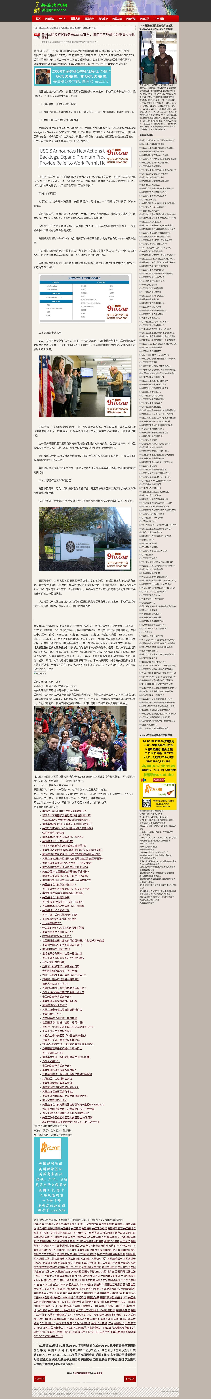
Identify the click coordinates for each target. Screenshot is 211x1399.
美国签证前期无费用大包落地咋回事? (157, 562)
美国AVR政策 (64, 1323)
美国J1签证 (124, 1267)
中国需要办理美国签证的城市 (76, 1280)
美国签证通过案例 (149, 440)
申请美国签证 (109, 1267)
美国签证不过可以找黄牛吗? (154, 325)
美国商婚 (115, 1332)
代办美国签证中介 (149, 285)
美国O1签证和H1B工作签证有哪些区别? (64, 811)
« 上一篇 (39, 1378)
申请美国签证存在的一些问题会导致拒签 (159, 255)
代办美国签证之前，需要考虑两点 (156, 366)
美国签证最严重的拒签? (152, 407)
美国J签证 (54, 1310)
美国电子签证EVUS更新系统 (98, 1271)
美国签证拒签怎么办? (108, 1289)
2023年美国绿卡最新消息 (94, 1245)
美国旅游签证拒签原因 (151, 484)
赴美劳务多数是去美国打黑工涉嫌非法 (158, 189)
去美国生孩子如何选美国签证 (154, 311)
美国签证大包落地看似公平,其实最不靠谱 (159, 159)
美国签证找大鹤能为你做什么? (59, 884)
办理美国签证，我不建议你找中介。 (62, 1040)
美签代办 (50, 18)
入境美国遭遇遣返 (57, 1314)
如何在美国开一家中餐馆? (153, 599)
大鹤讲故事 (92, 1224)
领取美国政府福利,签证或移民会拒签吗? (64, 845)
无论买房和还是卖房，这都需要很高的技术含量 (68, 1109)
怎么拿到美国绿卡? (150, 651)
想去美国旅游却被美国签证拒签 (155, 433)
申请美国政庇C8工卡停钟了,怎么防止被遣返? (67, 824)
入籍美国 (76, 1271)
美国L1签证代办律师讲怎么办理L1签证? (158, 706)
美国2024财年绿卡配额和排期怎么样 (157, 647)
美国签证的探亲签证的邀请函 (154, 470)
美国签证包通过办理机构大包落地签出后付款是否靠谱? (72, 858)
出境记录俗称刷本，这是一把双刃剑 (62, 953)
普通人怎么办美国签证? (152, 532)
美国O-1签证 (64, 1302)
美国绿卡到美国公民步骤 (152, 447)
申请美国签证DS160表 (151, 614)
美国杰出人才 (73, 1284)
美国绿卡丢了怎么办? (63, 1327)
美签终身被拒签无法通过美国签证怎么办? (65, 867)
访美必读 (39, 1224)
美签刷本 (99, 1284)
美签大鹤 (75, 18)
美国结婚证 (114, 1280)
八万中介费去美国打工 (151, 351)
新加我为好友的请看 (53, 962)
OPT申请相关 (102, 1332)
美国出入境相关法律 (55, 1237)
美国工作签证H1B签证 (78, 1258)
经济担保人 (96, 1327)
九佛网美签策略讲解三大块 (57, 1078)
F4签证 (90, 1332)
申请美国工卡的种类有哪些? (154, 458)
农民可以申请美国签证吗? (153, 621)
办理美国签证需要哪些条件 (59, 1276)
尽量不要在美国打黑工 (151, 211)
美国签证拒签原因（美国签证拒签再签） (159, 148)
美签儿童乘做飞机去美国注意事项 (156, 237)
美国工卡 (49, 1271)
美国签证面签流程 (149, 362)
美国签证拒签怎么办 (61, 1233)
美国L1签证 (89, 1254)
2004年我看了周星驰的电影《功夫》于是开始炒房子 (71, 1122)
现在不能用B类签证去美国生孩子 (155, 355)
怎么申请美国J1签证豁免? (153, 695)
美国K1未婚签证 (84, 1306)
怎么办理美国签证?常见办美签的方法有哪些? (67, 863)
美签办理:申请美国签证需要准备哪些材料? (65, 871)
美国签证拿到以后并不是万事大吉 (156, 477)
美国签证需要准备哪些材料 (153, 303)
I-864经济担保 (107, 1310)
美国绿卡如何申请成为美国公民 (155, 499)
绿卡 (115, 1390)
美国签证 (65, 1228)
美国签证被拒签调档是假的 (153, 399)
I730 (110, 1323)
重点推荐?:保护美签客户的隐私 (59, 919)
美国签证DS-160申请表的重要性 (155, 507)
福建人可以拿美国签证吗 (56, 983)
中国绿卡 (119, 1323)
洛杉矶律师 (53, 1228)
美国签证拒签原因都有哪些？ (58, 1091)
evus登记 (44, 1297)
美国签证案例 (147, 555)
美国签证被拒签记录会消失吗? (154, 244)
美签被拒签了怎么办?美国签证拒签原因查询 (157, 891)
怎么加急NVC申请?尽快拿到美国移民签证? (66, 820)
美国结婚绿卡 (114, 1258)
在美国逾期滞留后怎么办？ (57, 936)
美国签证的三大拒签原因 (152, 288)
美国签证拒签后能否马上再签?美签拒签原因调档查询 (71, 854)
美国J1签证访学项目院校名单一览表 (157, 699)
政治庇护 (103, 18)
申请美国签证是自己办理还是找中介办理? (65, 876)
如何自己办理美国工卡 (151, 488)
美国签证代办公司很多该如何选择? (156, 536)
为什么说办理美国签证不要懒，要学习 (63, 992)
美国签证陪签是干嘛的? (152, 348)
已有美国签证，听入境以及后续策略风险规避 (67, 1074)
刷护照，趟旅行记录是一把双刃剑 (60, 979)
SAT (70, 1314)
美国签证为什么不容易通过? (154, 207)
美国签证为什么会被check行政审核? (157, 584)
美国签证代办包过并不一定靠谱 (155, 174)
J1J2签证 (130, 1323)
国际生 (81, 1332)
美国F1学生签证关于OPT (56, 949)
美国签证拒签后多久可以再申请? (155, 322)
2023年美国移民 (43, 1241)
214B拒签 (159, 18)
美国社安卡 (118, 1293)
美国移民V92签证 (110, 1276)
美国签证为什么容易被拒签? (57, 841)
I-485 (117, 1306)
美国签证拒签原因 (86, 1289)
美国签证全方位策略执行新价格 (59, 1001)
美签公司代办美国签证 (87, 1276)
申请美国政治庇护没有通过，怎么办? (62, 837)
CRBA (37, 1327)
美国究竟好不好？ (52, 1014)
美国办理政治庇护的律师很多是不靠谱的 (159, 418)
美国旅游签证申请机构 (151, 166)
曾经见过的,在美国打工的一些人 (155, 451)
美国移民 (76, 1228)
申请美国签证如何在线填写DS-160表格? (159, 714)
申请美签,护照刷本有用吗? (153, 429)
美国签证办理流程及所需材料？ (59, 1070)
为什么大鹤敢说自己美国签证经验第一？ (64, 975)
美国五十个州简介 (149, 610)
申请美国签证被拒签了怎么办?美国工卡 (155, 894)
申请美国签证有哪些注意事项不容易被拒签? (66, 880)
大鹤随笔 (59, 1224)
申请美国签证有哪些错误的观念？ (60, 1087)
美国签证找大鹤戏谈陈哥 (56, 897)
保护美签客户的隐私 (53, 832)
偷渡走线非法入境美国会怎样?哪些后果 (158, 643)
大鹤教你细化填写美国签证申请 (59, 971)
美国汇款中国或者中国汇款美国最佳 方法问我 (67, 1117)
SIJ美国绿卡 (147, 632)
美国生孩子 (93, 1297)
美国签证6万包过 (149, 200)
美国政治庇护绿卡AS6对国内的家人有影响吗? (67, 828)
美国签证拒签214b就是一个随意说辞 (157, 462)
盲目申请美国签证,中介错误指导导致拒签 (159, 218)
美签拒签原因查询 (50, 6)
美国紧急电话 (99, 1228)
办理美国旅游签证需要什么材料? (155, 155)
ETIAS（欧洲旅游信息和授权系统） (103, 1314)
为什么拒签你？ (51, 1061)
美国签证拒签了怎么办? (152, 403)
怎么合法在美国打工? (151, 185)
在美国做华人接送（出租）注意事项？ (63, 1022)
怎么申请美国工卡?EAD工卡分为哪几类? (159, 666)
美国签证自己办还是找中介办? (154, 192)
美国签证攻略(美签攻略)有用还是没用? (158, 226)
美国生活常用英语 (115, 1284)
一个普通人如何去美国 (151, 292)
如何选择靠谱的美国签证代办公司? (156, 329)
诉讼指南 (42, 1228)
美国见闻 (69, 1224)
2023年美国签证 (110, 1237)
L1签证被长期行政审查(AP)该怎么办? (157, 684)
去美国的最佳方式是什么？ (57, 996)
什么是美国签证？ (52, 923)
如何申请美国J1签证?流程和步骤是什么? (159, 688)
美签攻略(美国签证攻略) (52, 1267)
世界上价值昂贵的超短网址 (57, 1031)
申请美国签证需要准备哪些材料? (155, 181)
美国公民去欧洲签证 (111, 1297)
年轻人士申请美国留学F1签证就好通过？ (64, 1035)
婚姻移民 (69, 1306)
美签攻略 (131, 18)
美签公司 (145, 18)
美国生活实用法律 (54, 1258)
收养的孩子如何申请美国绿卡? (154, 577)
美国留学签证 (91, 1233)
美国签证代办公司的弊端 (152, 396)
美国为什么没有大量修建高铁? (154, 592)
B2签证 (43, 1390)
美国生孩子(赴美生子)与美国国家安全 (62, 902)
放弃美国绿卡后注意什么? (153, 436)
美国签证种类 (54, 1332)
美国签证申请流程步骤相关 (64, 1245)
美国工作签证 (73, 1267)
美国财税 (44, 1233)
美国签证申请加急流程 (89, 1250)
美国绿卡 (89, 18)
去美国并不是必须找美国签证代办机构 (63, 906)
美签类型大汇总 (148, 603)
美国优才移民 (99, 1323)
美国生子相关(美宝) (79, 1237)
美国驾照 (67, 1293)
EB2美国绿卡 (47, 1323)
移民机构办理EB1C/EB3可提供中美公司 (158, 721)
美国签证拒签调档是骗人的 (153, 270)
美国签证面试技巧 (149, 558)
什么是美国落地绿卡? (151, 573)
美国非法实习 (41, 1293)
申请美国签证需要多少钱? (153, 152)
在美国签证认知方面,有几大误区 (155, 492)
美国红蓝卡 (106, 1319)
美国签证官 (45, 1289)
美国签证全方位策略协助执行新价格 (62, 1009)
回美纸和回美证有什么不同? (154, 662)
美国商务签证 (88, 1263)
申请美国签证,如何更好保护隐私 (155, 163)
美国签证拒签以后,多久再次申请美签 (157, 425)
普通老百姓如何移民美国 (152, 636)
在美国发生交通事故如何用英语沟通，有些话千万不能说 (73, 940)
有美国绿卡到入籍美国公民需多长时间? (158, 703)
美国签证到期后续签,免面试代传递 (156, 233)
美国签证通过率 (111, 1250)
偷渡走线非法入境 (79, 1319)
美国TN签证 (82, 1327)
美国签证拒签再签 (67, 1250)
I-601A (61, 1284)
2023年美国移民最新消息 (111, 1254)
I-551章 (107, 1327)
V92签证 (85, 1323)
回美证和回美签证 (91, 1267)
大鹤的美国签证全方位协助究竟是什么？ (64, 988)
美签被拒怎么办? (149, 521)
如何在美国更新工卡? (151, 318)
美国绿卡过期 (99, 1280)
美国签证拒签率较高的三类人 (154, 196)
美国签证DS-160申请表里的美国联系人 (158, 259)
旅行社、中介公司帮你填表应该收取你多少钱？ (68, 1027)
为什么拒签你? (148, 540)
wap (177, 1392)
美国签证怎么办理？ (53, 1053)
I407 (125, 1297)
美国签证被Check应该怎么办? (154, 551)
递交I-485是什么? (149, 725)
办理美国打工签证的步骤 (152, 251)
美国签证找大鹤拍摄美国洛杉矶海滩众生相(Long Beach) (73, 1104)
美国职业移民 (49, 1263)
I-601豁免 (42, 1310)
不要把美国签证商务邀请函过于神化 (62, 945)
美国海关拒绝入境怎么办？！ (58, 932)
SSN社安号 (55, 1293)
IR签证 (59, 1306)
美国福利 (86, 1228)
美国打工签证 (115, 1228)
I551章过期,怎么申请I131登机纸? (156, 710)
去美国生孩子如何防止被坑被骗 (59, 1018)
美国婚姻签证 (128, 1289)
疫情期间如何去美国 (69, 1263)
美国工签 (117, 18)
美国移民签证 (128, 1250)
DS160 (62, 18)
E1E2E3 (125, 1280)
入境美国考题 (67, 1310)
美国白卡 (78, 1293)
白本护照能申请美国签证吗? (154, 625)
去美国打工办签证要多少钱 (153, 281)
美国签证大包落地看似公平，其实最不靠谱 (65, 889)
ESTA (127, 1314)
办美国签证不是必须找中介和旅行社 (62, 1048)
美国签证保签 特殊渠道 (70, 1254)
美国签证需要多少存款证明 (153, 296)
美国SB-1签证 (112, 1241)
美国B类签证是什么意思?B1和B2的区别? (159, 525)
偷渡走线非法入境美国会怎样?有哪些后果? (66, 1113)
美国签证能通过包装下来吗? (154, 277)
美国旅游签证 (62, 1271)
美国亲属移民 (49, 1302)
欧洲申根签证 (104, 1293)
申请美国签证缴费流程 (151, 618)
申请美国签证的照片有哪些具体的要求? (158, 588)
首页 (38, 18)
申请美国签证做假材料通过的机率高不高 (159, 359)
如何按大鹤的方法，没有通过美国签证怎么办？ (68, 1044)
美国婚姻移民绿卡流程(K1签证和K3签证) (159, 581)
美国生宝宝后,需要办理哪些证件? (156, 473)
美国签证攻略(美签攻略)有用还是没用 (62, 893)
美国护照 (131, 1233)
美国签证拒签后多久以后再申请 (155, 381)
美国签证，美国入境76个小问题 (59, 914)
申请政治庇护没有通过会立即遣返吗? (157, 680)
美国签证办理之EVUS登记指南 (155, 266)
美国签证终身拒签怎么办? (153, 177)
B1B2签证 (87, 1284)
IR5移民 (45, 1327)
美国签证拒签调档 (149, 544)
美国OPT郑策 (99, 1258)
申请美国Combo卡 (60, 1297)
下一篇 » (130, 1378)
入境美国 (96, 1237)
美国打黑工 (90, 1293)
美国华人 (120, 1224)
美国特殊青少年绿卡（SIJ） (112, 1302)
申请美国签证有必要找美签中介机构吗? (158, 203)
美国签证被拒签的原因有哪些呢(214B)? (158, 333)
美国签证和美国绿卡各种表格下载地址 (158, 669)
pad (163, 1392)
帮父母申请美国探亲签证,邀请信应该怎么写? (66, 815)
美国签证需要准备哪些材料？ (58, 1083)
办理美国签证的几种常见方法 (154, 385)
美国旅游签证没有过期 (151, 307)
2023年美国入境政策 (108, 1263)
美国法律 (39, 1237)
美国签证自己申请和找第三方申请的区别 (159, 510)
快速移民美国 (128, 1237)
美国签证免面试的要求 (151, 222)
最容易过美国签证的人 (151, 392)
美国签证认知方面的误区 (56, 910)
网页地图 (170, 1392)
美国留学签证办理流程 (54, 1100)
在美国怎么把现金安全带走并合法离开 (158, 414)
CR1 (123, 1306)
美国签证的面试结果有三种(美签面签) (157, 274)
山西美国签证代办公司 (112, 1233)
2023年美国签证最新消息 (89, 1241)
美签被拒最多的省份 (150, 299)
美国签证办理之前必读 (54, 1005)
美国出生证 (78, 1302)
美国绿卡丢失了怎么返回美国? (154, 629)
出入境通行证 (78, 1297)
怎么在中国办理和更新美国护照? (155, 728)
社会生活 (87, 28)
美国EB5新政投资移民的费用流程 (156, 717)
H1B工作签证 (50, 1284)
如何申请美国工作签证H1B (153, 377)
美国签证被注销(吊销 (63, 1289)
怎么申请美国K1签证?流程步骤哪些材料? (159, 677)
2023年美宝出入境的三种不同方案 (156, 248)
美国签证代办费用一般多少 (153, 514)
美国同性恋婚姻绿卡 (87, 1310)
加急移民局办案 (120, 1327)
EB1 (95, 1306)
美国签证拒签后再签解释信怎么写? (156, 529)
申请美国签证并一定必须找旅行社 (156, 422)
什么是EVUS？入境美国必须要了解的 (63, 927)
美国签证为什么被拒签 (151, 495)
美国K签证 (90, 1302)
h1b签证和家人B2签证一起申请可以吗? (158, 640)
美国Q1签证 (126, 1245)
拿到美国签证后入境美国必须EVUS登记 (158, 229)
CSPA (76, 1323)
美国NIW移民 (61, 1319)
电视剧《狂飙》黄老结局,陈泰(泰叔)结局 (158, 566)
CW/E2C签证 (70, 1332)
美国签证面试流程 (149, 466)
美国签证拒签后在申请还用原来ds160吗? (159, 170)
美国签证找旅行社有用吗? (153, 314)
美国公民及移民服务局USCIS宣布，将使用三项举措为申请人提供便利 (88, 36)
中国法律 (125, 1241)
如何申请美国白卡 (149, 658)
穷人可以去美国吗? (150, 547)
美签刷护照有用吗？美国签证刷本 (156, 444)
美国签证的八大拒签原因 (152, 569)
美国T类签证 (123, 1310)
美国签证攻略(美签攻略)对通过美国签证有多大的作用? (72, 850)
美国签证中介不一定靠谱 (152, 518)
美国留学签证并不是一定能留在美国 (157, 240)
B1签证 (37, 1390)
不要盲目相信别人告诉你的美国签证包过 (159, 373)
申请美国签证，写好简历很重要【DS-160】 (66, 1057)
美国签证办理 (51, 1280)
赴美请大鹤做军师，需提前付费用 (60, 966)
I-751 (42, 1306)
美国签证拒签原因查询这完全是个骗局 (63, 958)
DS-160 (48, 1224)
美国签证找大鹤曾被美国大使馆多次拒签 (64, 1096)
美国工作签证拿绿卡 (45, 1254)
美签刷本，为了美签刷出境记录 (155, 388)
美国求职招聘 (106, 1224)
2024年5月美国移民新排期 (153, 144)
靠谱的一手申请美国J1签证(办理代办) (157, 691)
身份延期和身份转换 (63, 1241)
